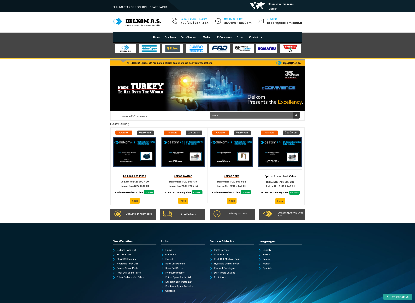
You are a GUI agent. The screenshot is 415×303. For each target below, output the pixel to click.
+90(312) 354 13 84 (195, 23)
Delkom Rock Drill (126, 250)
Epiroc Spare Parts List (178, 277)
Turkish (267, 254)
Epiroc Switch (183, 175)
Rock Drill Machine (175, 264)
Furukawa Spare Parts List (180, 286)
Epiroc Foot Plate (134, 175)
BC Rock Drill (124, 254)
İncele (134, 200)
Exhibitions (220, 277)
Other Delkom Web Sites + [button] (131, 277)
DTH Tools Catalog (224, 273)
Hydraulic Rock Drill (127, 264)
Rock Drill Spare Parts (129, 273)
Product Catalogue (224, 268)
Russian (267, 259)
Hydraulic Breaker (174, 273)
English (267, 250)
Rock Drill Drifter (174, 268)
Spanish (267, 268)
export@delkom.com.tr (284, 23)
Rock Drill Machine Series (227, 259)
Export (169, 259)
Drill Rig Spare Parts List (178, 282)
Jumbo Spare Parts (127, 268)
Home (125, 116)
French (266, 264)
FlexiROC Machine (126, 259)
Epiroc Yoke (231, 175)
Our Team (170, 254)
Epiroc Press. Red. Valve (280, 176)
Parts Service (221, 250)
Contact (170, 291)
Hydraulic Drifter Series (227, 264)
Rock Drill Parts (222, 254)
